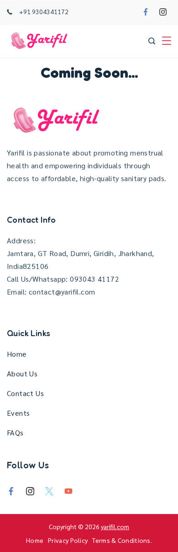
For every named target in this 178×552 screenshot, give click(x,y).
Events (18, 413)
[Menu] (166, 40)
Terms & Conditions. (122, 540)
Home (17, 354)
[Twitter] (49, 491)
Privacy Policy (68, 540)
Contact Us (25, 393)
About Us (22, 373)
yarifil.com (115, 526)
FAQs (15, 432)
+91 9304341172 (43, 11)
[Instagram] (163, 12)
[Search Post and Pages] (151, 41)
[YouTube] (68, 491)
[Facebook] (145, 12)
